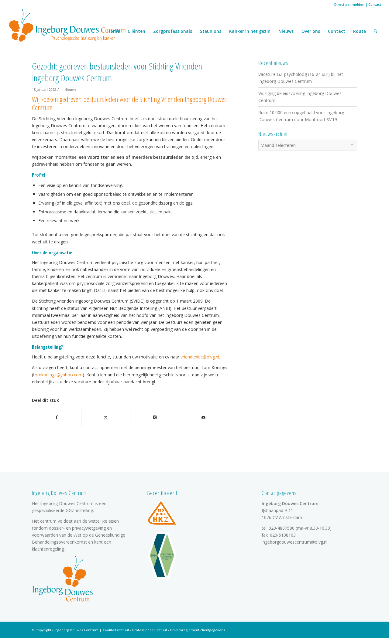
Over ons (310, 31)
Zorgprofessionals (172, 31)
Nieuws (286, 31)
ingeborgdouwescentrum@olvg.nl (294, 542)
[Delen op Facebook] (56, 417)
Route (359, 31)
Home (113, 31)
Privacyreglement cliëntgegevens (197, 630)
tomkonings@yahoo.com (58, 375)
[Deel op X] (154, 417)
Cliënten (136, 31)
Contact (374, 4)
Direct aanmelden (349, 4)
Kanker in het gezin (249, 31)
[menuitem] (375, 31)
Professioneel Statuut (149, 630)
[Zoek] (375, 31)
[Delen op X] (105, 417)
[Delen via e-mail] (203, 417)
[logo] (67, 25)
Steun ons (210, 31)
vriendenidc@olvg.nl (200, 357)
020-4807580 (281, 528)
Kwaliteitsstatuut (115, 630)
